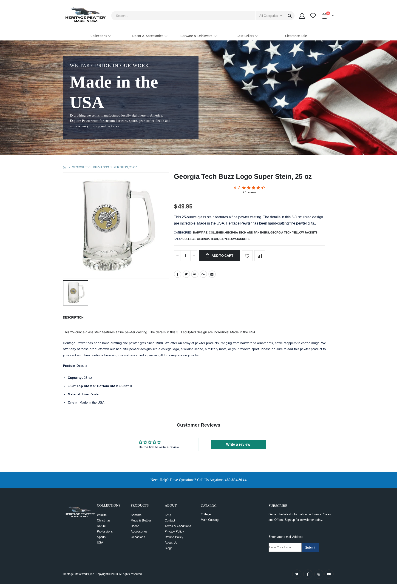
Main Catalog (209, 519)
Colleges (216, 232)
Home (64, 167)
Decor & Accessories (147, 36)
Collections (99, 36)
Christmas (104, 520)
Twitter (186, 274)
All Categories (268, 15)
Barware (200, 232)
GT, (221, 239)
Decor (135, 526)
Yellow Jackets (237, 239)
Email (212, 274)
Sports (101, 537)
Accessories (139, 531)
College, (189, 239)
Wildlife (102, 515)
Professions (105, 531)
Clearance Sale (296, 36)
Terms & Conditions (178, 526)
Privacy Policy (174, 531)
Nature (101, 526)
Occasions (138, 537)
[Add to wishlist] (247, 255)
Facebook (177, 274)
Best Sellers (245, 36)
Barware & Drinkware (196, 36)
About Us (171, 542)
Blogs (168, 548)
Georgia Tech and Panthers (247, 232)
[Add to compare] (259, 255)
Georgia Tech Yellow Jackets (294, 232)
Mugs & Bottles (141, 520)
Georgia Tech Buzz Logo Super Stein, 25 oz (243, 176)
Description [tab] (73, 317)
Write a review (238, 444)
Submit (310, 547)
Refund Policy (174, 537)
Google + (203, 274)
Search (290, 15)
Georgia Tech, (208, 239)
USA (100, 542)
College (206, 514)
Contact (170, 520)
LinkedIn (194, 274)
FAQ (168, 515)
